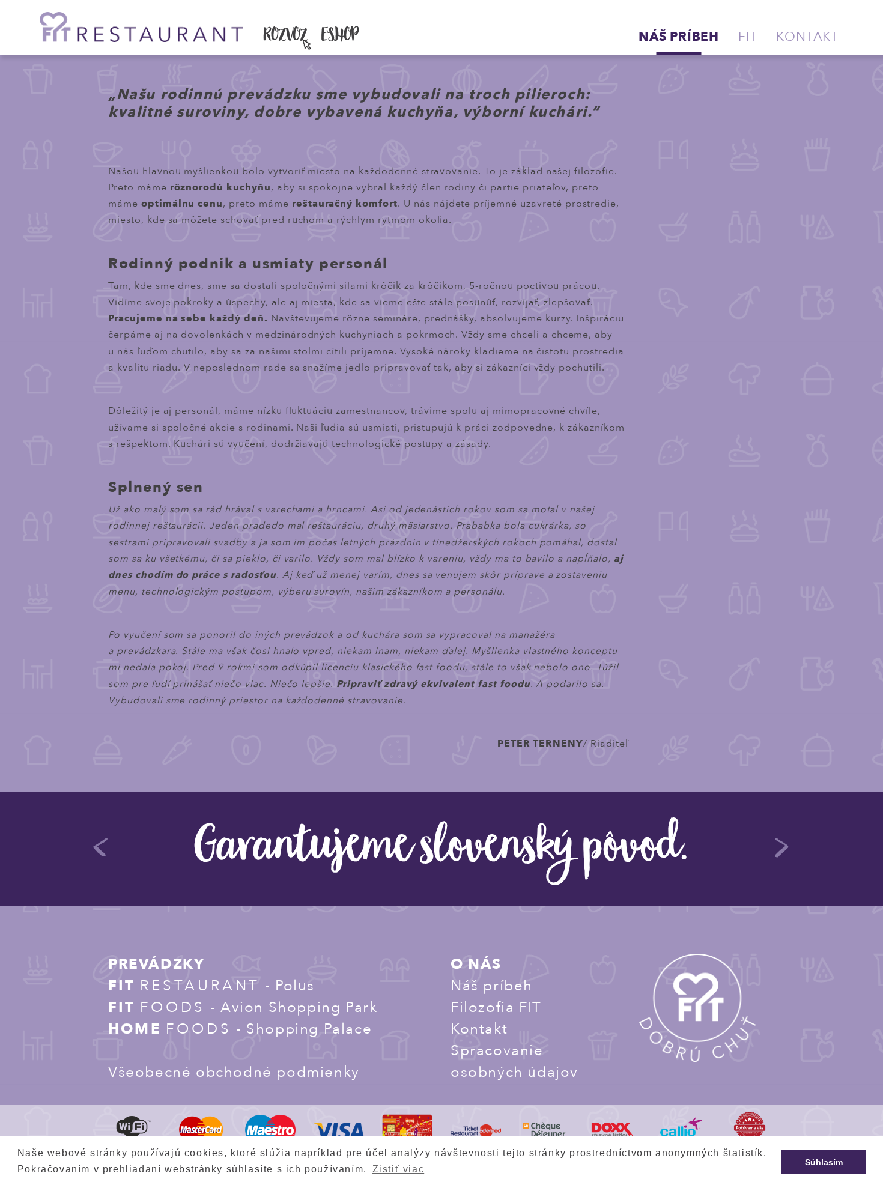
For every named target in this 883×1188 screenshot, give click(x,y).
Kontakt (807, 37)
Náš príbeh (679, 37)
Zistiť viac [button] (398, 1169)
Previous (101, 853)
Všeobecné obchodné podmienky (234, 1072)
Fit (747, 37)
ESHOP (340, 36)
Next (782, 853)
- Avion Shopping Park (242, 1007)
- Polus (211, 986)
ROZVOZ (286, 36)
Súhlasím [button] (824, 1162)
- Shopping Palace (240, 1029)
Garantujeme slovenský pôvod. (441, 850)
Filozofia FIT (496, 1007)
